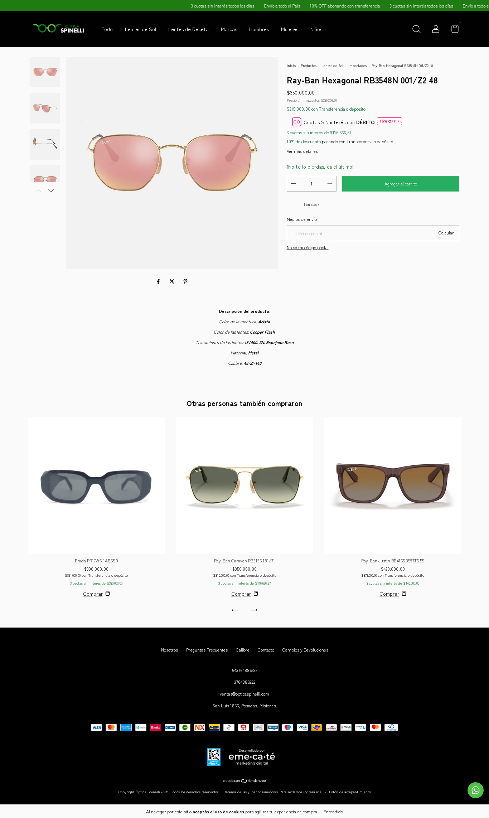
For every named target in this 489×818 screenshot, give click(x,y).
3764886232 (244, 682)
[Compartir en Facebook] (159, 281)
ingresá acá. (312, 791)
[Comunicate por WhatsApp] (476, 790)
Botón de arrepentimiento (350, 791)
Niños (316, 29)
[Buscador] (416, 30)
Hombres (259, 29)
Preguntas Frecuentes (207, 650)
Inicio (291, 65)
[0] (452, 30)
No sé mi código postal (308, 247)
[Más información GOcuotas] (389, 121)
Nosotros (169, 650)
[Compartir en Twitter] (172, 281)
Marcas (229, 29)
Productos (308, 65)
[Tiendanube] (244, 781)
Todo (107, 29)
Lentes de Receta (188, 29)
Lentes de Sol (140, 29)
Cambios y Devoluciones (305, 650)
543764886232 (244, 670)
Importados (357, 65)
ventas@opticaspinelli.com (244, 694)
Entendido (333, 811)
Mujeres (289, 29)
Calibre (243, 650)
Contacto (266, 650)
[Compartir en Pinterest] (185, 281)
